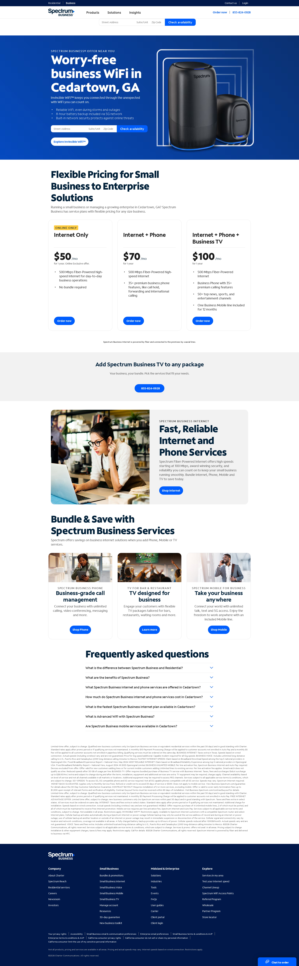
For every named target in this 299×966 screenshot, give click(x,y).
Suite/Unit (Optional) (147, 18)
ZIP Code (156, 18)
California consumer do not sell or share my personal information (156, 938)
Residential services (59, 887)
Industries (156, 881)
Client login (157, 923)
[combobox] (117, 22)
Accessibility (76, 934)
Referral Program (211, 899)
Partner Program (211, 911)
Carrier (154, 911)
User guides (157, 905)
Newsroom (54, 899)
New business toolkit (111, 923)
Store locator (209, 917)
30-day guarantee (110, 917)
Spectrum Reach (57, 881)
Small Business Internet (112, 881)
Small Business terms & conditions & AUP (193, 934)
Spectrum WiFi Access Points (218, 893)
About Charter (56, 875)
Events (154, 893)
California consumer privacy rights (105, 938)
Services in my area (212, 875)
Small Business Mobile (111, 893)
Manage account (109, 905)
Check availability (180, 22)
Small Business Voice (111, 887)
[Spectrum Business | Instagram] (247, 854)
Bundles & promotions (111, 875)
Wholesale (208, 905)
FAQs (154, 899)
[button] (246, 3)
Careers (52, 893)
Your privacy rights (57, 934)
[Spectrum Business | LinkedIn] (240, 854)
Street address (60, 125)
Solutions (156, 875)
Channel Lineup (210, 887)
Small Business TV (109, 899)
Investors (53, 905)
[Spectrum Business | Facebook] (232, 854)
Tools (153, 887)
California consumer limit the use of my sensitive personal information (82, 941)
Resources (105, 911)
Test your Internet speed (215, 881)
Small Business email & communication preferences (112, 934)
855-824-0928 (242, 12)
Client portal (157, 917)
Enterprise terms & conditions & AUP (66, 938)
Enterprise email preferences (154, 934)
